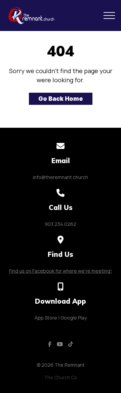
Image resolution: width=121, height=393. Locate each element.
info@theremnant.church (60, 177)
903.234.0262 (60, 224)
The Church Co (60, 377)
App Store (46, 317)
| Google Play (72, 317)
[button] (109, 15)
